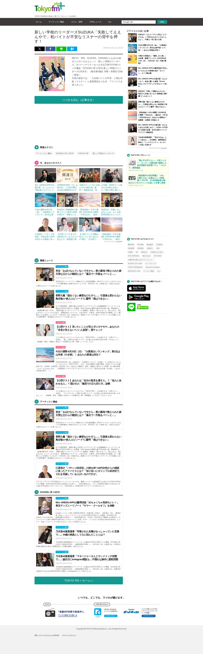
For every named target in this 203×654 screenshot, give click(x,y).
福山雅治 (150, 244)
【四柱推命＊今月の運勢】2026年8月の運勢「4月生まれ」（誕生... (89, 212)
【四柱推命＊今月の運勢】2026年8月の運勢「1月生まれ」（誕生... (111, 236)
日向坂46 (140, 248)
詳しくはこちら (79, 276)
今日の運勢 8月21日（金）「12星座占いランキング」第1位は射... (45, 212)
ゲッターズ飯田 (148, 271)
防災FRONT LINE (134, 271)
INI (137, 252)
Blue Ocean (146, 256)
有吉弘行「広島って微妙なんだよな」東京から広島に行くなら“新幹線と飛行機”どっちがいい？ (152, 93)
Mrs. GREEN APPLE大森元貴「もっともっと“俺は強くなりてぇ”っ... (45, 187)
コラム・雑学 (77, 22)
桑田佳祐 (131, 244)
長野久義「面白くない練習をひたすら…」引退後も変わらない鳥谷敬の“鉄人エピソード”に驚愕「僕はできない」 (152, 104)
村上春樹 (140, 244)
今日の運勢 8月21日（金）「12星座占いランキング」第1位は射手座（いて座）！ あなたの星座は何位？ (152, 47)
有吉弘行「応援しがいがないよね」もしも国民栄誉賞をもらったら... (111, 212)
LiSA (157, 248)
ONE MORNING (133, 256)
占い (110, 22)
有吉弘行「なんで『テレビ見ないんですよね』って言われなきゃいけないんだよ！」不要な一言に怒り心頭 (152, 37)
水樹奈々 (150, 248)
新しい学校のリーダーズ (103, 153)
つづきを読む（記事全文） (78, 99)
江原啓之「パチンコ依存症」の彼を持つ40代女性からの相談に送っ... (45, 236)
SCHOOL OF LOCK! (65, 153)
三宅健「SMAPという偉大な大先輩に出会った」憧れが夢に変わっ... (111, 187)
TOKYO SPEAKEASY (135, 267)
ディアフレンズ (150, 263)
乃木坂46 (159, 244)
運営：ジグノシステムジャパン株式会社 (47, 635)
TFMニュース (95, 22)
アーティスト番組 (56, 22)
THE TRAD (157, 256)
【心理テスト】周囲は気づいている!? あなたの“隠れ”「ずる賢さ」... (89, 236)
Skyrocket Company (153, 267)
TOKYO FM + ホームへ (78, 580)
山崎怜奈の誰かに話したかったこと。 (141, 260)
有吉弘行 (144, 252)
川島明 (130, 252)
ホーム (39, 22)
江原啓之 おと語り (157, 252)
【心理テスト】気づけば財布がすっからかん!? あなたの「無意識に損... (67, 236)
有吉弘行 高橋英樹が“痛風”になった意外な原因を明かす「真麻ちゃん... (67, 212)
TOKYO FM (83, 153)
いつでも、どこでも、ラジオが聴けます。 (101, 597)
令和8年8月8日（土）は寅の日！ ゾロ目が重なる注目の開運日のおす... (67, 187)
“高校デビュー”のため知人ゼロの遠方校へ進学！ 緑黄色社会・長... (89, 187)
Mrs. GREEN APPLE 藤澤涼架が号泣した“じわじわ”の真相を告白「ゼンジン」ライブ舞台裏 (153, 70)
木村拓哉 (131, 248)
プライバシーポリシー (69, 635)
